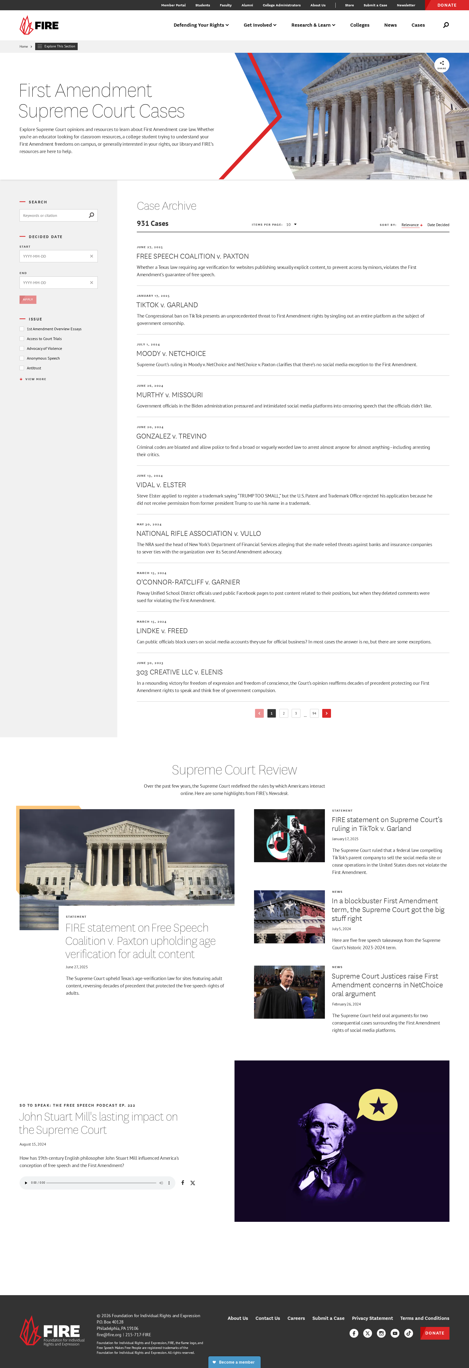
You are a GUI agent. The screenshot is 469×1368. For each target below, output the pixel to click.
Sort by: (388, 224)
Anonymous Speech (43, 358)
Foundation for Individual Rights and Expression (156, 1315)
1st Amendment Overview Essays (54, 328)
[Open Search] (446, 25)
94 (315, 714)
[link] (41, 25)
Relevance (411, 225)
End (23, 273)
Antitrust (34, 367)
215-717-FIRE (138, 1334)
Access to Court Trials (44, 338)
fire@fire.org (109, 1334)
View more (35, 379)
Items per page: (267, 224)
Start (25, 246)
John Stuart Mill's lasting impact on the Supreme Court (98, 1123)
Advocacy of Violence (44, 348)
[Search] (93, 215)
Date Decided (438, 225)
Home (24, 46)
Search (38, 201)
